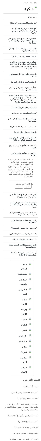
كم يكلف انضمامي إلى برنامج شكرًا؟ (24, 56)
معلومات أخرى (23, 360)
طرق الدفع (23, 336)
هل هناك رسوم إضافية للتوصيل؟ (26, 427)
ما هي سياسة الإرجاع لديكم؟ (27, 398)
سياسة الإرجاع (24, 302)
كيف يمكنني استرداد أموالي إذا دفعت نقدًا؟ (22, 415)
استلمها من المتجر (23, 292)
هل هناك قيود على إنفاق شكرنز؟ (25, 132)
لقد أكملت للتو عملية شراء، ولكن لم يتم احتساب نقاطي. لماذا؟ (23, 89)
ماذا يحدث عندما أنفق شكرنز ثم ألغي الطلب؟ (24, 154)
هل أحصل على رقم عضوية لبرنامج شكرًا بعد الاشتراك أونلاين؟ (23, 50)
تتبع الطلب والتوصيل (23, 282)
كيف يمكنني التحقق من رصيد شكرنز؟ (23, 113)
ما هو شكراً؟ (32, 17)
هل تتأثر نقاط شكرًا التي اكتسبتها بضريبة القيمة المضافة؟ (23, 246)
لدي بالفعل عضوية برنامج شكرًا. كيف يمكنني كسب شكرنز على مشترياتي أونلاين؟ (24, 31)
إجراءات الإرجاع (24, 312)
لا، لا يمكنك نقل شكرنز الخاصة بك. (25, 239)
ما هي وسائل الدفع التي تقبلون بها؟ (25, 433)
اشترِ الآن (23, 352)
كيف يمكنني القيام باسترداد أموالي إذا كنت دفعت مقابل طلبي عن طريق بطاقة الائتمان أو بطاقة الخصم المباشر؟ (21, 407)
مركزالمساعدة (33, 3)
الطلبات (24, 325)
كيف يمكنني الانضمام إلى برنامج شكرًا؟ (23, 23)
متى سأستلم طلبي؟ (30, 386)
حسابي (24, 319)
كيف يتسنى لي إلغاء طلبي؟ (28, 421)
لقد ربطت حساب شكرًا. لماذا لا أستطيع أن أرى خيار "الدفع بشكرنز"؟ (23, 196)
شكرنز (25, 3)
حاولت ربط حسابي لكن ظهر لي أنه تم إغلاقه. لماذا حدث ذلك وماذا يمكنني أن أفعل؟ (23, 205)
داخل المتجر (22, 341)
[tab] (20, 17)
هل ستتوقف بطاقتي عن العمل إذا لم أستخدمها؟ (24, 221)
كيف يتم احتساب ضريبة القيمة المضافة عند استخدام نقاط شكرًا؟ (23, 254)
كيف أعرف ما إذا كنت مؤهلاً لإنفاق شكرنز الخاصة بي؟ (22, 120)
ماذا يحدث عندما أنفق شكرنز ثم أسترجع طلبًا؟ (23, 147)
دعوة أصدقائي (24, 267)
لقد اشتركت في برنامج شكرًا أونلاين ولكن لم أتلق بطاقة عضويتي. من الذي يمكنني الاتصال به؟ (22, 41)
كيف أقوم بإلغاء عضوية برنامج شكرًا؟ (24, 228)
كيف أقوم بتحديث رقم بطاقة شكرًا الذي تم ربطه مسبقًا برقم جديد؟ (23, 214)
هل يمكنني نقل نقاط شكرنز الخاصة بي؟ (23, 234)
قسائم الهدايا (22, 274)
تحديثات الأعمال (24, 370)
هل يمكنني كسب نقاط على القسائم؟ (24, 82)
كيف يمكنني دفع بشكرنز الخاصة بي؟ (24, 107)
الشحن (24, 330)
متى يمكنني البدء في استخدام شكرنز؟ (23, 126)
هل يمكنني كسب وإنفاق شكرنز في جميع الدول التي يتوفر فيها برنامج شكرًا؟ (23, 139)
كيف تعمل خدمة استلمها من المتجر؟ (25, 392)
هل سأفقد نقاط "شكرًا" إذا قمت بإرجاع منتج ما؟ (23, 75)
